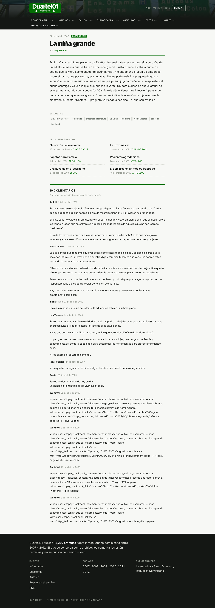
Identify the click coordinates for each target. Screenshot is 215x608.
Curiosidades (108, 20)
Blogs (73, 173)
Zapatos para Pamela (63, 157)
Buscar (178, 8)
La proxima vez (120, 145)
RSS (32, 587)
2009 (103, 566)
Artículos (132, 20)
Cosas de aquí (42, 20)
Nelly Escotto (60, 50)
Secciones (35, 571)
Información (36, 566)
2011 (121, 566)
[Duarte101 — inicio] (45, 8)
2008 (95, 566)
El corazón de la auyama (65, 145)
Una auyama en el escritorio (67, 168)
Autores (34, 577)
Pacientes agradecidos (124, 157)
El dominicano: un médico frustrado (132, 168)
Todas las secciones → (44, 25)
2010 (112, 566)
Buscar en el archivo (42, 582)
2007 (86, 566)
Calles (86, 20)
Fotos (151, 20)
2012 (86, 571)
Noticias (66, 20)
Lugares (169, 20)
